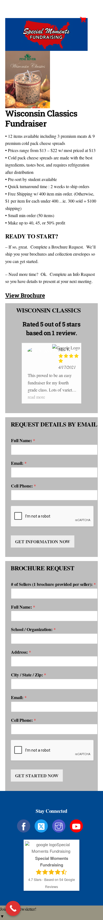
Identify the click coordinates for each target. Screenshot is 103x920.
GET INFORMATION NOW (42, 541)
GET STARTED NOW (37, 775)
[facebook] (24, 825)
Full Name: (23, 440)
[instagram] (59, 825)
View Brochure (25, 295)
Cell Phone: (23, 486)
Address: (21, 652)
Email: (19, 463)
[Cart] (82, 19)
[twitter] (42, 825)
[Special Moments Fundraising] (46, 48)
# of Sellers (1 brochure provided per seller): (53, 584)
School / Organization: (33, 629)
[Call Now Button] (13, 908)
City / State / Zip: (28, 675)
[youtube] (77, 825)
